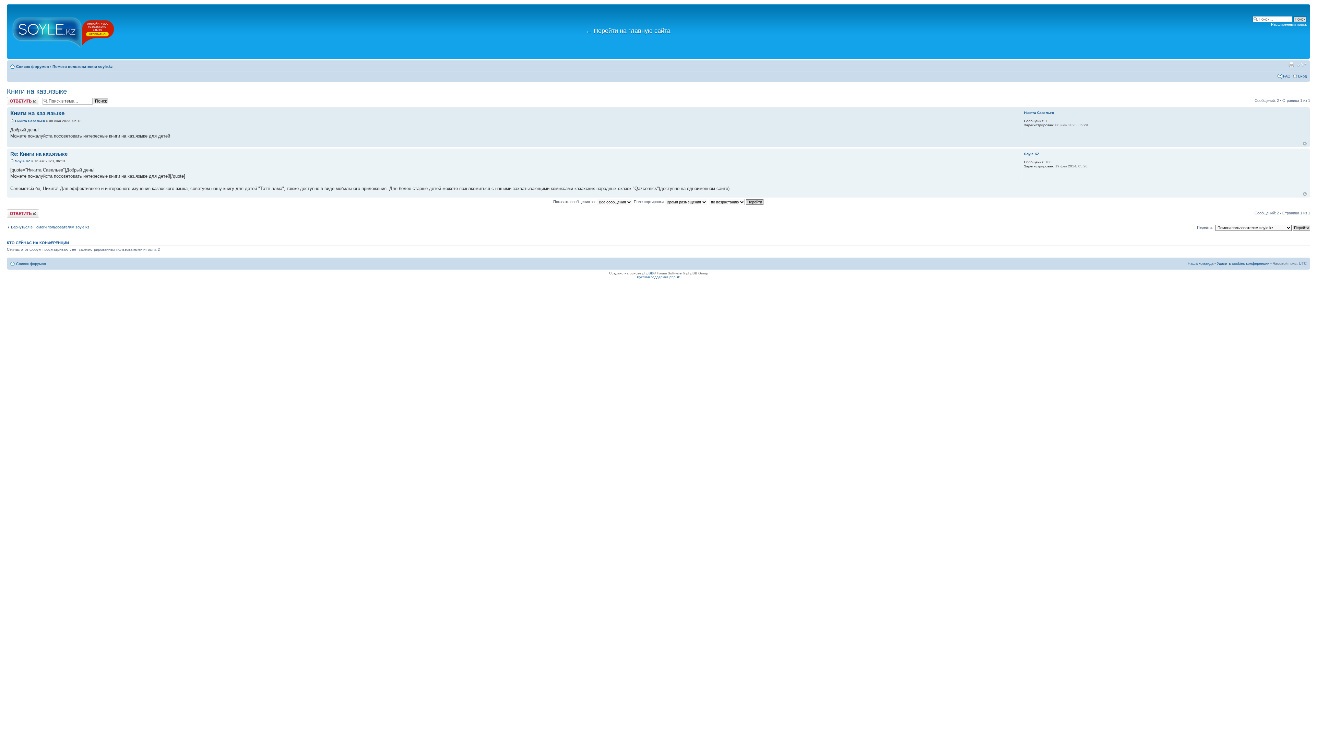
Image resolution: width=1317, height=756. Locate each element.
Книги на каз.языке (37, 91)
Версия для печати (1291, 65)
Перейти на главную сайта (628, 30)
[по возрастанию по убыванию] (736, 202)
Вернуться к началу (1305, 143)
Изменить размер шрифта (1302, 65)
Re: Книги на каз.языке (39, 154)
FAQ (1287, 76)
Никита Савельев (30, 121)
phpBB (647, 273)
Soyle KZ (22, 161)
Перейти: (1205, 227)
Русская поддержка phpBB (658, 277)
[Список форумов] (63, 31)
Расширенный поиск (1289, 24)
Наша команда (1200, 263)
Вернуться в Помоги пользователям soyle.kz (50, 227)
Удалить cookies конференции (1243, 263)
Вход (1302, 76)
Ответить (15, 99)
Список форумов (32, 66)
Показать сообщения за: (575, 202)
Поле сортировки (649, 202)
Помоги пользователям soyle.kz (82, 66)
